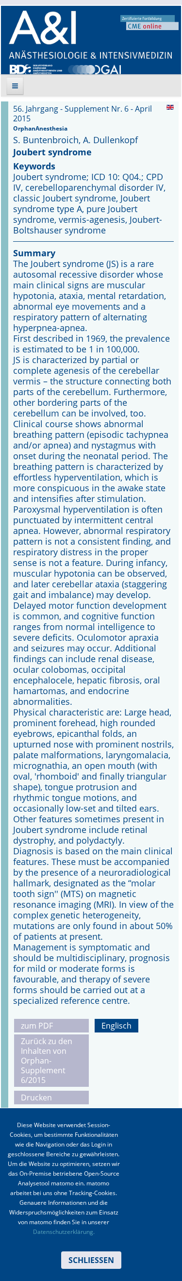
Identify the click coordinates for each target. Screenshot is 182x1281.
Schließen (91, 1260)
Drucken (36, 1097)
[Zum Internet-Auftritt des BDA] (36, 68)
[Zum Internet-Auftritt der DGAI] (94, 68)
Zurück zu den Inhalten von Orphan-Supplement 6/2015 (46, 1060)
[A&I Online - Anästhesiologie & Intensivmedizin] (90, 35)
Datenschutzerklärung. (64, 1232)
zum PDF (37, 1026)
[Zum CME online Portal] (149, 22)
